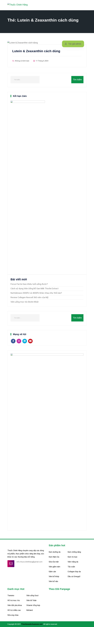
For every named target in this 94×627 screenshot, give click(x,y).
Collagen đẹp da (74, 571)
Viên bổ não (53, 581)
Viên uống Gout (32, 595)
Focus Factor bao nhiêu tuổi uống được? (29, 284)
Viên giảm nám (54, 567)
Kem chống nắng (74, 552)
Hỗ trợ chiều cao (14, 610)
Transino (10, 595)
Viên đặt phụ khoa (14, 605)
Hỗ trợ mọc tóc (13, 600)
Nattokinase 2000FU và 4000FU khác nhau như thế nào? (36, 293)
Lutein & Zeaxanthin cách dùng (36, 51)
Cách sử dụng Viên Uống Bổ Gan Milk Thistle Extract (34, 288)
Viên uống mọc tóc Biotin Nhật (25, 302)
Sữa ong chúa (12, 615)
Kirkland (29, 610)
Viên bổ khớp (54, 576)
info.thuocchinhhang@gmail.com (29, 562)
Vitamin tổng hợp (33, 605)
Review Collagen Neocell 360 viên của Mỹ (29, 297)
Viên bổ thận (31, 600)
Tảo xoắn (71, 567)
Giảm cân (52, 571)
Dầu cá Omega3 (74, 576)
